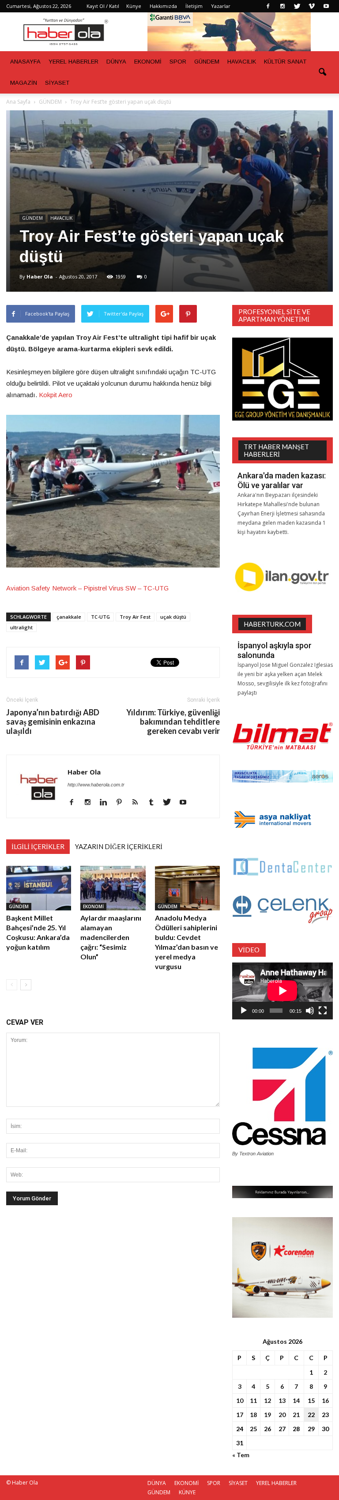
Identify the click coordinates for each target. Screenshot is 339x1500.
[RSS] (138, 802)
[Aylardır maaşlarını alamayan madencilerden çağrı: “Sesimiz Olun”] (112, 888)
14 (296, 1400)
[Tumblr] (154, 802)
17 (239, 1414)
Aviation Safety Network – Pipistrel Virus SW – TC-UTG (87, 588)
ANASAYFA (25, 61)
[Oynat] (243, 1010)
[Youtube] (326, 6)
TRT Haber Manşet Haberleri (276, 450)
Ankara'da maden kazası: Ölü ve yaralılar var (281, 480)
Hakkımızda (163, 6)
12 (267, 1400)
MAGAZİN (23, 82)
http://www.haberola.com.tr (96, 784)
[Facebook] (268, 6)
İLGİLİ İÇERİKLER (37, 846)
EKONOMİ (148, 61)
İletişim (194, 6)
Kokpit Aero (55, 394)
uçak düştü (173, 616)
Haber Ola (39, 276)
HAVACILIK (241, 61)
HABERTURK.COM (272, 624)
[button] (322, 72)
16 (325, 1400)
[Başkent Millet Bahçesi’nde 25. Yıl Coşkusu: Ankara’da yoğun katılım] (38, 888)
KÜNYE (187, 1492)
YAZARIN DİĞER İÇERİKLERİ (118, 846)
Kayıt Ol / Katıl (103, 6)
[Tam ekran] (322, 1010)
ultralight (21, 627)
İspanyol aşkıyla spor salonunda (274, 650)
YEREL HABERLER (73, 61)
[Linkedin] (106, 802)
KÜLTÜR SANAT (285, 61)
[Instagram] (282, 6)
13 (282, 1400)
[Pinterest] (122, 802)
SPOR (178, 61)
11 (253, 1400)
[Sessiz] (309, 1010)
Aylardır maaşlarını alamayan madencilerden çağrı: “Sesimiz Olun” (110, 937)
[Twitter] (297, 6)
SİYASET (57, 82)
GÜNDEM (206, 61)
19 (267, 1414)
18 (253, 1414)
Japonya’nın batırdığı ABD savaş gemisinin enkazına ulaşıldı (52, 722)
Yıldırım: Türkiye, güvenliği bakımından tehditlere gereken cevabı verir (173, 722)
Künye (133, 6)
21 (296, 1414)
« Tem (240, 1455)
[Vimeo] (311, 6)
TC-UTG (100, 616)
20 (282, 1414)
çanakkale (68, 616)
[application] (282, 990)
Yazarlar (220, 6)
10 (239, 1400)
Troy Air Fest (135, 616)
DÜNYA (116, 61)
